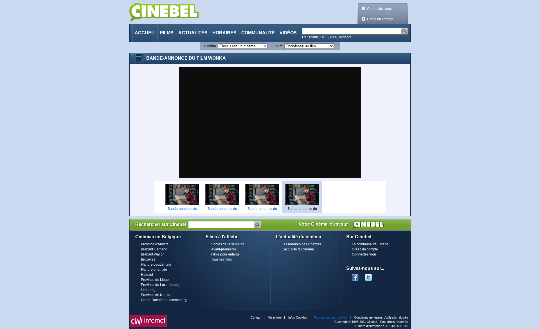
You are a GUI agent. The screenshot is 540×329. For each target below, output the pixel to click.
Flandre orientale (154, 270)
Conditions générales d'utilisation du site (381, 317)
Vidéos (288, 32)
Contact (256, 317)
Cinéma (210, 46)
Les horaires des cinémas (301, 244)
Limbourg (148, 290)
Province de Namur (155, 295)
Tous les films (221, 259)
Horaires (224, 32)
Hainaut (147, 275)
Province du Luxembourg (160, 285)
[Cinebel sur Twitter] (371, 276)
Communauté (258, 32)
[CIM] (148, 316)
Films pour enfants (225, 254)
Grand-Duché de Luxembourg (164, 300)
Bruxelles (148, 259)
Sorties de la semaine (227, 244)
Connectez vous (379, 9)
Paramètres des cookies (330, 317)
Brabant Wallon (153, 254)
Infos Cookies (297, 317)
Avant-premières (224, 249)
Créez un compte (380, 19)
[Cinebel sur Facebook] (355, 276)
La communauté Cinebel (371, 244)
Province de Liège (155, 280)
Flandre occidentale (156, 264)
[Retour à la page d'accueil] (164, 12)
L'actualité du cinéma (298, 249)
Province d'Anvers (154, 244)
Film (279, 46)
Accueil (145, 32)
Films (167, 32)
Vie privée (275, 317)
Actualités (193, 32)
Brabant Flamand (154, 249)
